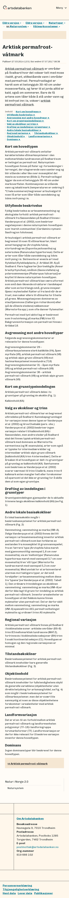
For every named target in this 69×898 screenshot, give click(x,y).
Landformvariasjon (39, 136)
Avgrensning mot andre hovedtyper (27, 118)
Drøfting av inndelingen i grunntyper (27, 127)
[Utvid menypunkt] (60, 788)
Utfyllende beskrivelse (20, 115)
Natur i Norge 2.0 (16, 781)
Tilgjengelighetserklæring (21, 889)
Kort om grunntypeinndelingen (24, 121)
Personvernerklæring (17, 885)
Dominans (12, 139)
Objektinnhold (15, 136)
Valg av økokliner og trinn (21, 124)
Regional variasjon (18, 133)
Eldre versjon (11, 22)
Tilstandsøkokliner (45, 133)
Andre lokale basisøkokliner (23, 130)
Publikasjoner (43, 893)
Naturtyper (56, 22)
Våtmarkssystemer (45, 26)
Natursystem (16, 26)
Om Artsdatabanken (30, 818)
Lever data (25, 893)
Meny (62, 8)
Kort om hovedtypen (27, 111)
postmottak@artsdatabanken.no (38, 847)
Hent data (9, 893)
